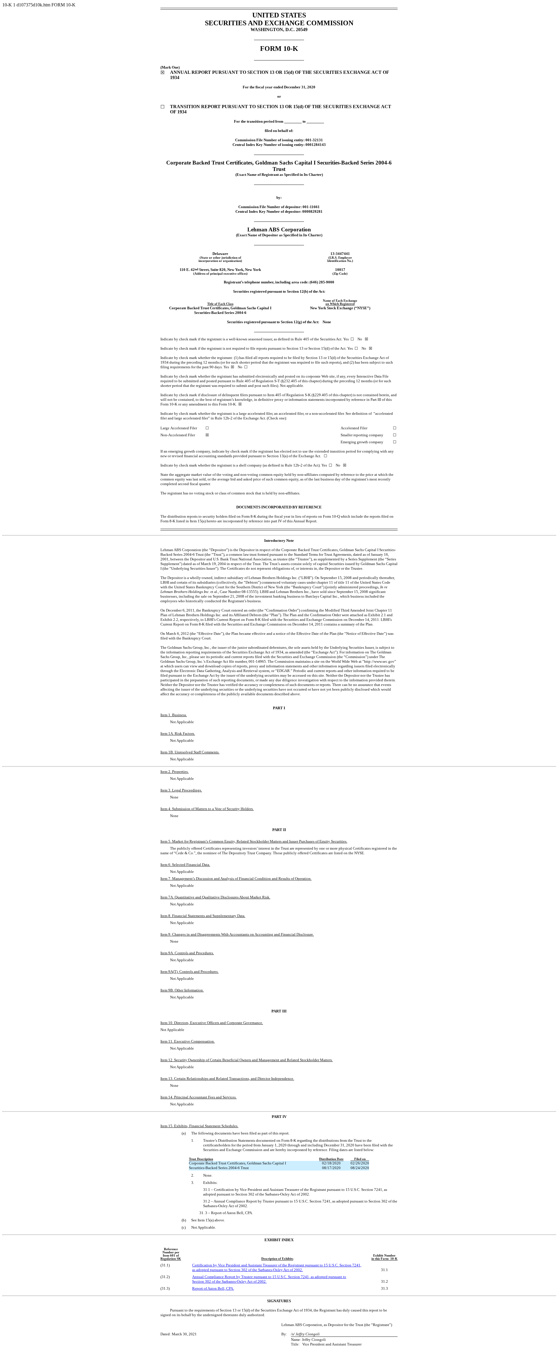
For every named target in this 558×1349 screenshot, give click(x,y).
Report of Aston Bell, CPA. (213, 1288)
